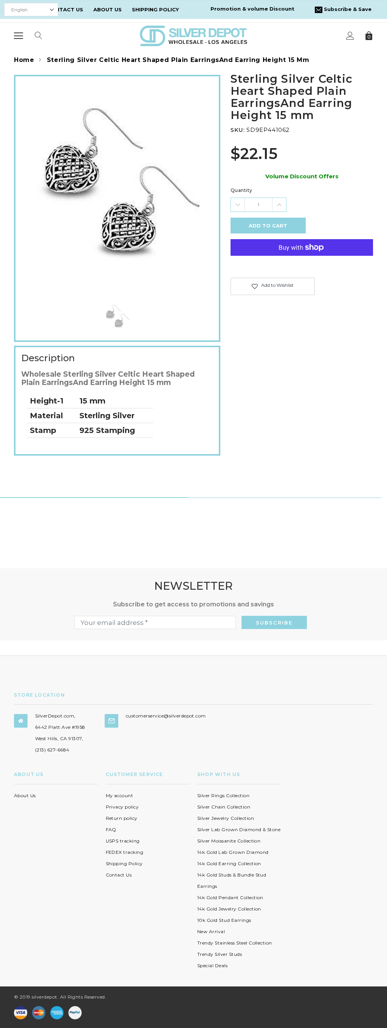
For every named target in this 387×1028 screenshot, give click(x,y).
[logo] (193, 35)
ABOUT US (107, 9)
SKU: (238, 129)
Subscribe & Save (347, 9)
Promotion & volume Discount (252, 9)
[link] (117, 315)
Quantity (241, 190)
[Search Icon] (38, 36)
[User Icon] (350, 36)
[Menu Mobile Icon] (18, 35)
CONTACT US (65, 9)
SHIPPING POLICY (155, 9)
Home (24, 59)
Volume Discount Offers (302, 176)
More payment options (302, 266)
